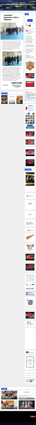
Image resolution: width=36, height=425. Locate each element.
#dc (35, 97)
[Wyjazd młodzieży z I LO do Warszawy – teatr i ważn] (29, 121)
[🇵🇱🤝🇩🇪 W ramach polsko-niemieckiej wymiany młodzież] (29, 123)
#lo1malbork (29, 97)
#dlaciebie (32, 97)
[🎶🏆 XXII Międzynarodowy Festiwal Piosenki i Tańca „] (33, 118)
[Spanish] (33, 1)
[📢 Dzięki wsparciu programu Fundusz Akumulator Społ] (33, 116)
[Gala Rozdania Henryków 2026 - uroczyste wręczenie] (33, 123)
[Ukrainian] (34, 1)
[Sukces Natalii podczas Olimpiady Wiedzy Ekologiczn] (26, 116)
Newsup (21, 423)
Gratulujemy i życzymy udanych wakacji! (8, 397)
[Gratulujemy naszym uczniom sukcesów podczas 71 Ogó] (31, 121)
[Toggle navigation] (17, 9)
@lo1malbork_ (30, 92)
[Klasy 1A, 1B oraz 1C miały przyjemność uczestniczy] (29, 118)
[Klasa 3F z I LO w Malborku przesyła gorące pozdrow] (31, 118)
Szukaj (26, 14)
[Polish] (32, 1)
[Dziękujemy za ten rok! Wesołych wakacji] (26, 114)
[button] (1, 5)
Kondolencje (6, 85)
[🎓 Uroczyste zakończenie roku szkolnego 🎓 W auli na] (29, 114)
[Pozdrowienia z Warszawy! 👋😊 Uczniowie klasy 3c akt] (29, 116)
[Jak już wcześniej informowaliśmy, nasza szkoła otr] (26, 123)
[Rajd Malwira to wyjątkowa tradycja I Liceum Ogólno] (26, 118)
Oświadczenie (12, 102)
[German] (31, 1)
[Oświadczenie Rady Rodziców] (31, 114)
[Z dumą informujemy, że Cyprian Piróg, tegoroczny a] (33, 114)
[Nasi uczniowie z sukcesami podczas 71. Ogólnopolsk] (26, 121)
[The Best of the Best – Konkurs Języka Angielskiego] (31, 116)
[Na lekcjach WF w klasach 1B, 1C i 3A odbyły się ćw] (33, 121)
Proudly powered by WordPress (13, 423)
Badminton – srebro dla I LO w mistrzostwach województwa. (16, 86)
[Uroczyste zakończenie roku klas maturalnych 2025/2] (31, 123)
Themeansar (25, 423)
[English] (30, 1)
